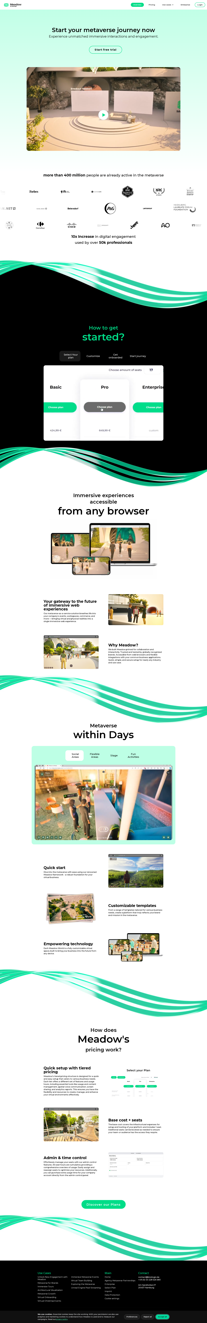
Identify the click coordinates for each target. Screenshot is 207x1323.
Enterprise (185, 5)
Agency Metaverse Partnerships (120, 1280)
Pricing (152, 5)
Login (200, 5)
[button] (168, 5)
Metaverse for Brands (48, 1283)
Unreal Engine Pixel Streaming (86, 1288)
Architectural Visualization (50, 1290)
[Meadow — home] (65, 5)
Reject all (148, 1317)
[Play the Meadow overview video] (103, 109)
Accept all (162, 1317)
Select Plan (110, 1288)
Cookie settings (112, 1298)
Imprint (108, 1291)
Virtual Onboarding (47, 1297)
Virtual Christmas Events (49, 1301)
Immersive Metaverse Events (85, 1277)
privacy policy (62, 1319)
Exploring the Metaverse (83, 1284)
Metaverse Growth (47, 1294)
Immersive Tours (46, 1286)
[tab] (70, 356)
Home (108, 1277)
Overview (137, 5)
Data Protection (112, 1295)
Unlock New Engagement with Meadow (52, 1278)
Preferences (131, 1317)
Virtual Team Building (81, 1280)
